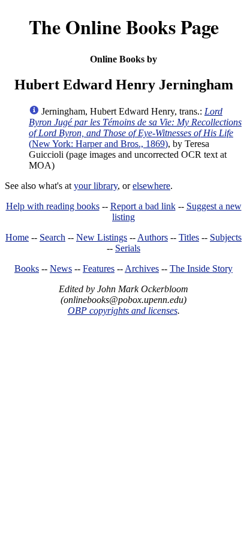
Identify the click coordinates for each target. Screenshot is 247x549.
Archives (142, 268)
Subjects (226, 237)
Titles (189, 237)
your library (96, 186)
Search (52, 237)
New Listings (101, 237)
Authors (152, 237)
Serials (127, 248)
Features (99, 268)
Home (17, 237)
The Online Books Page (124, 27)
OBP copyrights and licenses (122, 310)
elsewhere (151, 186)
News (61, 268)
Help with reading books (53, 206)
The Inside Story (201, 268)
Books (26, 268)
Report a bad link (143, 206)
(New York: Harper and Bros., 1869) (135, 127)
